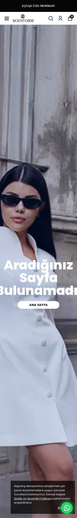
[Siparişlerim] (60, 18)
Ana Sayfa (38, 305)
